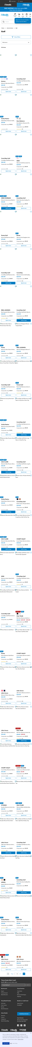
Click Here (13, 10)
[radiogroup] (4, 79)
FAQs (18, 992)
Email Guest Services (24, 1013)
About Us (3, 1015)
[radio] (2, 79)
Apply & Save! (20, 1003)
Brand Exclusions (4, 1008)
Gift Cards (3, 1003)
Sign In (2, 991)
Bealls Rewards (4, 994)
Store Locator (4, 1005)
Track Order (19, 991)
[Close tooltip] (30, 19)
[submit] (28, 984)
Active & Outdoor (10, 28)
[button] (14, 1043)
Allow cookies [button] (6, 1043)
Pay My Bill (19, 1005)
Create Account (4, 992)
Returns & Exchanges (21, 994)
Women (2, 28)
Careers (2, 1017)
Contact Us (3, 1019)
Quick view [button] (10, 92)
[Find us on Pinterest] (25, 1025)
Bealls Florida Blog (5, 1021)
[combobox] (16, 42)
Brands (2, 1006)
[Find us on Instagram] (21, 1025)
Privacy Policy (20, 1039)
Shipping (19, 996)
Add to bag (10, 209)
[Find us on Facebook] (18, 1025)
